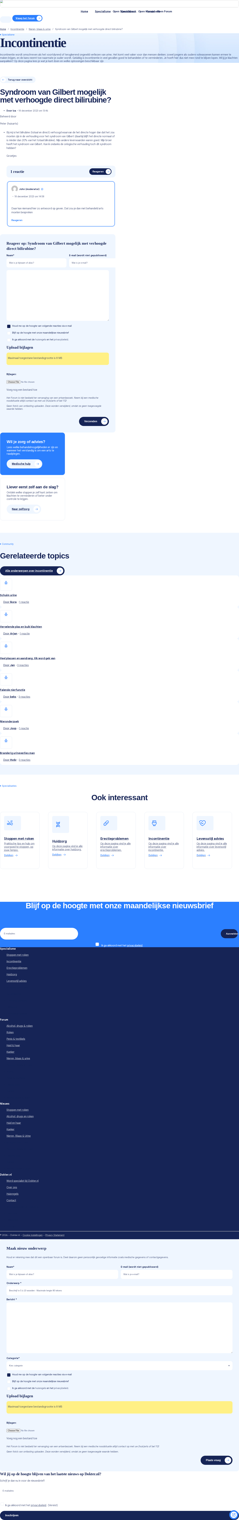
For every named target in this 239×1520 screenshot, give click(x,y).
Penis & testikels (16, 1039)
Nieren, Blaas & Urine (19, 1136)
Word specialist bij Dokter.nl (23, 1181)
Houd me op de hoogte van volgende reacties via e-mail (42, 325)
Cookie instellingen (33, 1235)
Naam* (10, 255)
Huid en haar (14, 1123)
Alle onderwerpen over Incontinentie (29, 570)
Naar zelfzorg (20, 509)
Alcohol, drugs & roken (20, 1026)
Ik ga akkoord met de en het (40, 339)
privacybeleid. (61, 339)
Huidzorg (12, 974)
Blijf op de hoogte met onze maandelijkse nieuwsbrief (40, 332)
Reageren (98, 171)
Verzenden (90, 421)
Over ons (12, 1187)
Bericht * (12, 1299)
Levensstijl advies (17, 981)
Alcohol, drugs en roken (20, 1116)
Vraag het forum (25, 18)
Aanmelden (232, 933)
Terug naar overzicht (20, 79)
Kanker (10, 1052)
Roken (10, 1032)
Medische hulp (21, 464)
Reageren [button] (16, 220)
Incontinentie (17, 29)
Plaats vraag (213, 1460)
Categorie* (13, 1358)
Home (3, 29)
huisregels (40, 339)
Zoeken (6, 19)
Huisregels (13, 1194)
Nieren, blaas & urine (40, 29)
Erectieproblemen (17, 968)
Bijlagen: (11, 374)
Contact (11, 1200)
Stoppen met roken (18, 955)
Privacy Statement (54, 1235)
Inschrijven (12, 1515)
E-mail (88, 255)
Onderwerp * (14, 1283)
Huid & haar (13, 1045)
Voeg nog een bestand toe (22, 389)
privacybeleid (134, 945)
